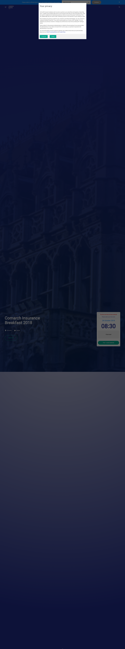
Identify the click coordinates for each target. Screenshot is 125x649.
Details (53, 36)
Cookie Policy (62, 32)
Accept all (44, 36)
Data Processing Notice (52, 32)
